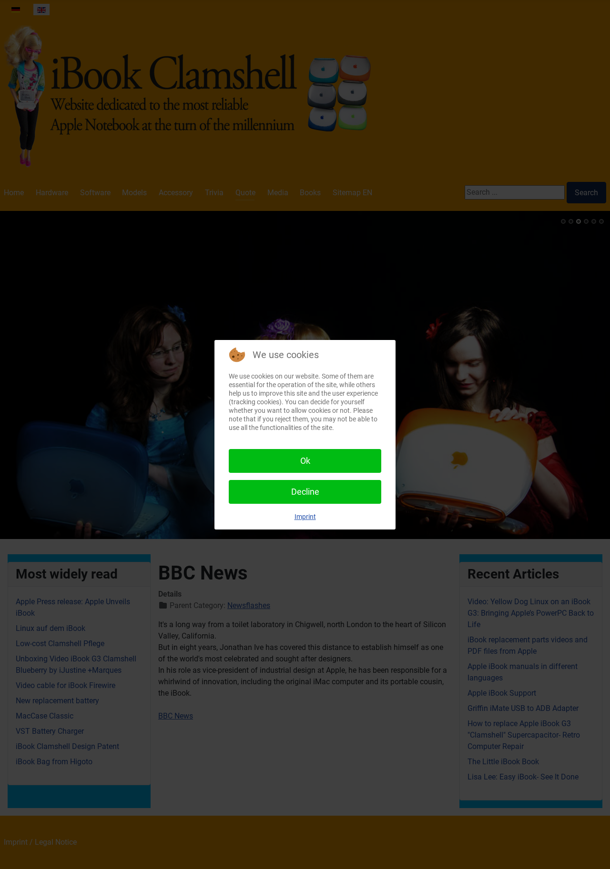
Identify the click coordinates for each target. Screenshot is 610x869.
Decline (305, 492)
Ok (305, 461)
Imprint (305, 516)
